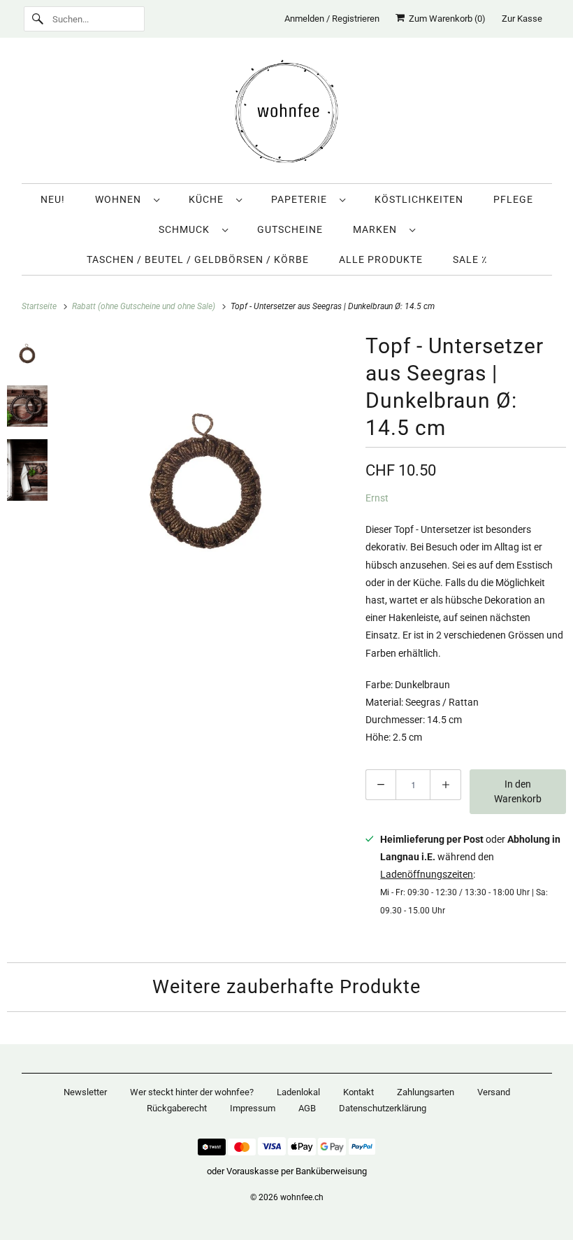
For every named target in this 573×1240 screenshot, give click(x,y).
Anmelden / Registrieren (331, 18)
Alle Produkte (381, 259)
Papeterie (302, 199)
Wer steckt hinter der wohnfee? (192, 1092)
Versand (493, 1092)
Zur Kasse (522, 18)
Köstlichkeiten (419, 199)
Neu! (53, 199)
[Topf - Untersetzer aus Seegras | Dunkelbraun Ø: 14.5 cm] (206, 473)
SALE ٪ (470, 259)
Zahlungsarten (425, 1092)
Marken (377, 229)
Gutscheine (290, 229)
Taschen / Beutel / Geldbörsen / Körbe (198, 259)
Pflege (513, 199)
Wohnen (121, 199)
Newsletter (85, 1092)
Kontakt (358, 1092)
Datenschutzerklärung (382, 1108)
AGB (307, 1108)
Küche (209, 199)
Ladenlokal (298, 1092)
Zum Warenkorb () (445, 18)
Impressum (252, 1108)
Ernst (377, 498)
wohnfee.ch (302, 1197)
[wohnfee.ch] (287, 114)
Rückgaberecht (177, 1108)
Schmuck (187, 229)
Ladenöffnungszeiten (426, 874)
